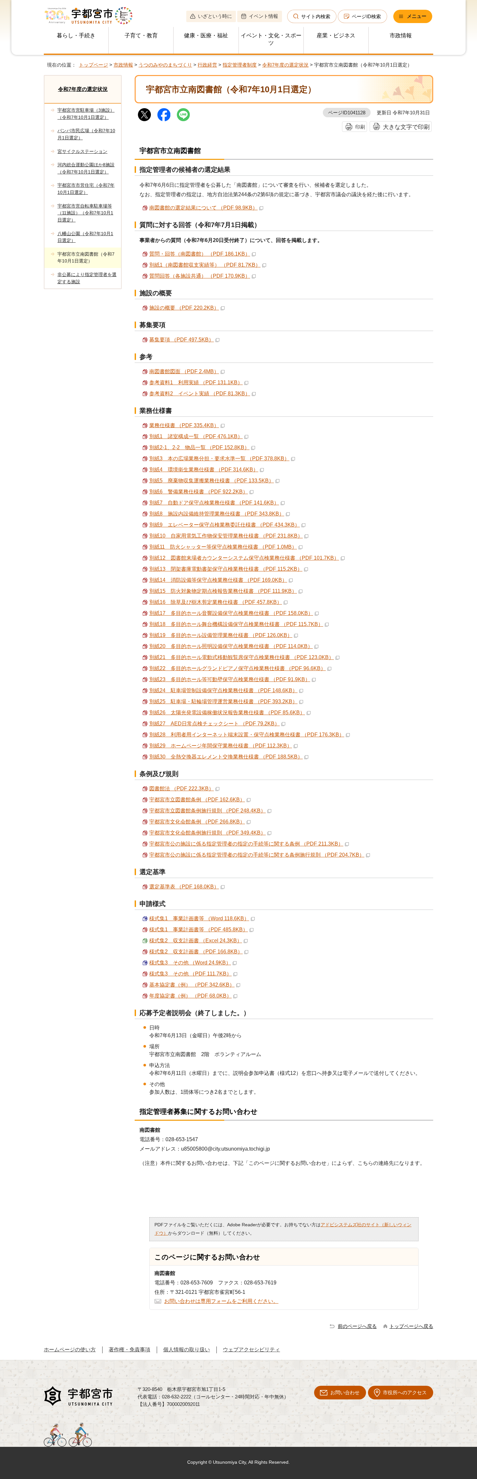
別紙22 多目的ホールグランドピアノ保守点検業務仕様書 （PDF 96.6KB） (237, 668)
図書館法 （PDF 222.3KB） (181, 788)
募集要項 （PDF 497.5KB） (181, 339)
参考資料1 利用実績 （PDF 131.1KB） (196, 382)
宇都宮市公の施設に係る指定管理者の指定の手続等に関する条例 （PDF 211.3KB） (246, 844)
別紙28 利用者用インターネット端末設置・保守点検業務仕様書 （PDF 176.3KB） (246, 734)
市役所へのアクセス (405, 1392)
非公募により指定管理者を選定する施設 (86, 278)
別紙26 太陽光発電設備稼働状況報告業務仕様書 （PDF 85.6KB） (227, 712)
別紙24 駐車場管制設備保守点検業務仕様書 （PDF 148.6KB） (223, 690)
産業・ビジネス (336, 35)
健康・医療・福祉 (206, 35)
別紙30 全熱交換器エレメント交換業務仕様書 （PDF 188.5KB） (226, 756)
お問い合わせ (345, 1392)
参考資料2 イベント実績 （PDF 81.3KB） (199, 393)
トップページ (93, 65)
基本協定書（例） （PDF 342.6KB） (192, 985)
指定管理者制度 (240, 65)
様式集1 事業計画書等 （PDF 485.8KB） (198, 929)
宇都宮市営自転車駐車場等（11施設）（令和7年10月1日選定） (85, 213)
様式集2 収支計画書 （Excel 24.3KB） (195, 940)
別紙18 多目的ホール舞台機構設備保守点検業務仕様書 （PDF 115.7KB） (236, 624)
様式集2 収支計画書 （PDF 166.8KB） (196, 951)
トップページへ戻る (411, 1326)
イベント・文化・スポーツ (271, 39)
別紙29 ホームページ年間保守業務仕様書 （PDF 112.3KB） (220, 745)
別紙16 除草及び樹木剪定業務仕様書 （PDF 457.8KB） (215, 602)
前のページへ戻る (357, 1326)
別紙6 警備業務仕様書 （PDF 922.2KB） (198, 491)
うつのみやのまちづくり (165, 65)
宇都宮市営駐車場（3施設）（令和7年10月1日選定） (86, 114)
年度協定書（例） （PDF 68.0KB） (190, 996)
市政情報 (401, 35)
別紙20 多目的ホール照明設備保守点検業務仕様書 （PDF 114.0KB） (231, 646)
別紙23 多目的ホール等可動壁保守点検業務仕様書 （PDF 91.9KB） (229, 679)
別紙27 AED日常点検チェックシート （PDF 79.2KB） (214, 723)
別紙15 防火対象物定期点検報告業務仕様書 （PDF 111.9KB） (223, 591)
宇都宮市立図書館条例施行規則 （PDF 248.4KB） (207, 810)
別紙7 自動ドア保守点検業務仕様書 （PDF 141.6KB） (214, 502)
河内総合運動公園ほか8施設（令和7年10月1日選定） (86, 168)
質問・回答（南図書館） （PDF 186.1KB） (199, 254)
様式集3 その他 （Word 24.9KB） (190, 962)
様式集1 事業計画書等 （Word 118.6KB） (199, 918)
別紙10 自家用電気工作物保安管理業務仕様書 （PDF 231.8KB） (226, 536)
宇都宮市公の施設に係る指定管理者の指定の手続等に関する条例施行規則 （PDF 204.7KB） (256, 855)
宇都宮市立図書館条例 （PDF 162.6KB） (197, 799)
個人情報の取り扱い (186, 1349)
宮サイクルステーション (82, 151)
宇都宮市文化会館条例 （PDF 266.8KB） (197, 821)
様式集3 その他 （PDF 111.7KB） (190, 973)
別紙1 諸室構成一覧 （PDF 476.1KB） (196, 436)
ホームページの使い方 (70, 1349)
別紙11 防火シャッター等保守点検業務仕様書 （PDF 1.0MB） (223, 547)
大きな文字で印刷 (406, 126)
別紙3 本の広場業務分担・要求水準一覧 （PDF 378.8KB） (219, 458)
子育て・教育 (141, 35)
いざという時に (215, 16)
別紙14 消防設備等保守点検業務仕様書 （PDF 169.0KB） (218, 580)
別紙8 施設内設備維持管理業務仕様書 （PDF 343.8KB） (216, 513)
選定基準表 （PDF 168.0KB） (184, 886)
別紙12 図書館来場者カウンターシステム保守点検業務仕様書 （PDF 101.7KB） (244, 558)
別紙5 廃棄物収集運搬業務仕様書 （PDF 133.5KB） (211, 480)
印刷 (360, 127)
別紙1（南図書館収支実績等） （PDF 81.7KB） (205, 265)
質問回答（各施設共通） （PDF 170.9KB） (199, 276)
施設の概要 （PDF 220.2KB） (184, 308)
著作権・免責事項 (129, 1349)
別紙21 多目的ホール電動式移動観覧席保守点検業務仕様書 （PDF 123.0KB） (241, 657)
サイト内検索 (315, 16)
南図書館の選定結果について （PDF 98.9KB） (203, 207)
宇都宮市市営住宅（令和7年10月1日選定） (86, 189)
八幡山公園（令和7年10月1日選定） (85, 237)
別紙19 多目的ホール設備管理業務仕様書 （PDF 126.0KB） (220, 635)
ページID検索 (366, 16)
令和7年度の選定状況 (285, 65)
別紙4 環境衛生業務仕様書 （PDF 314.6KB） (203, 469)
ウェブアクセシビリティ (251, 1349)
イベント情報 (263, 16)
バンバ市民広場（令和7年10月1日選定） (86, 134)
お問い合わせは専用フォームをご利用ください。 (221, 1301)
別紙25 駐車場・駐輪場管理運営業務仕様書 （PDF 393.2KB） (223, 701)
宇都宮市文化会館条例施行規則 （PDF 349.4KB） (207, 832)
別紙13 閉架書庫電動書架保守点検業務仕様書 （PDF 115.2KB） (225, 569)
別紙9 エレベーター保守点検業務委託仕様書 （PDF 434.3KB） (224, 525)
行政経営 (207, 65)
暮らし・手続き (76, 35)
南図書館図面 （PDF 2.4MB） (184, 371)
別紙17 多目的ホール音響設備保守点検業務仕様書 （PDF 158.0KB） (231, 613)
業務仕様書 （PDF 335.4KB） (184, 425)
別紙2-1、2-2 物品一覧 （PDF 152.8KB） (199, 447)
